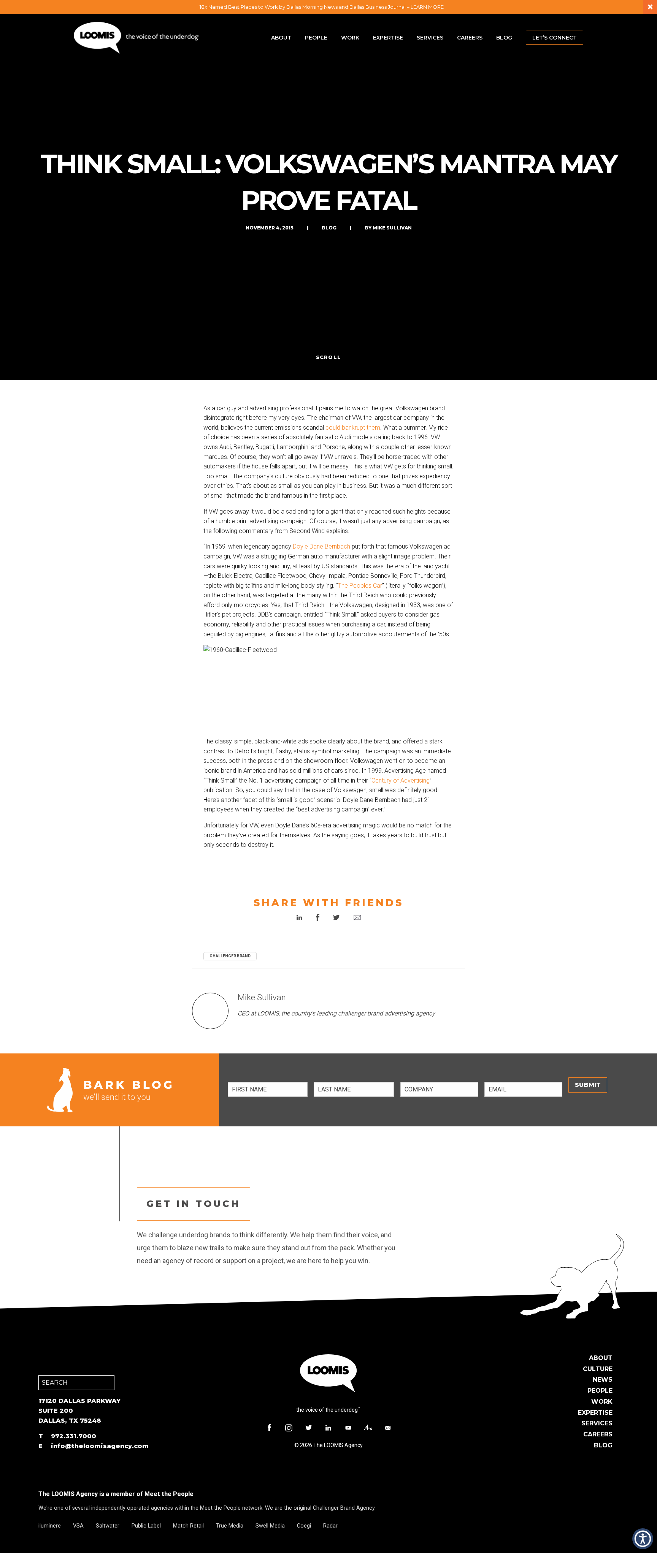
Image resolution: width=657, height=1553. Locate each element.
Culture (598, 1369)
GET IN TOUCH (193, 1203)
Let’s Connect (554, 37)
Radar (330, 1526)
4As (368, 1427)
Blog (504, 37)
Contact (388, 1427)
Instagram (289, 1427)
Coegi (304, 1526)
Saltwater (107, 1526)
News (603, 1379)
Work (350, 37)
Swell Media (270, 1526)
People (316, 37)
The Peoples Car (360, 585)
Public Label (146, 1526)
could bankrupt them (352, 427)
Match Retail (188, 1526)
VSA (78, 1526)
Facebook (269, 1427)
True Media (229, 1526)
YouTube (348, 1427)
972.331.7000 (73, 1436)
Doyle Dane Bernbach (321, 546)
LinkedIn (328, 1427)
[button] (642, 1538)
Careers (469, 37)
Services (430, 37)
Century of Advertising (400, 780)
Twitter (309, 1427)
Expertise (388, 37)
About (281, 37)
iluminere (49, 1526)
